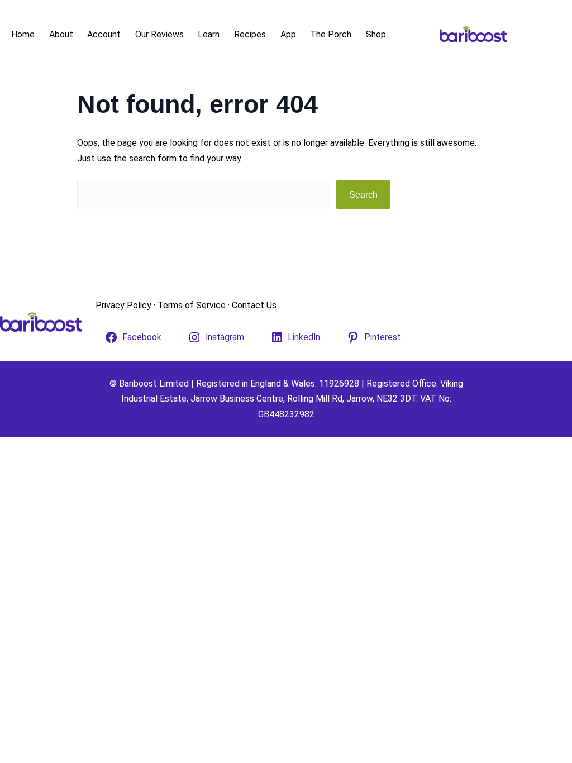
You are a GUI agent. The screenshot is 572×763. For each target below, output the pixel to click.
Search (363, 194)
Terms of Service (192, 305)
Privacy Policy (123, 305)
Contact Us (254, 305)
